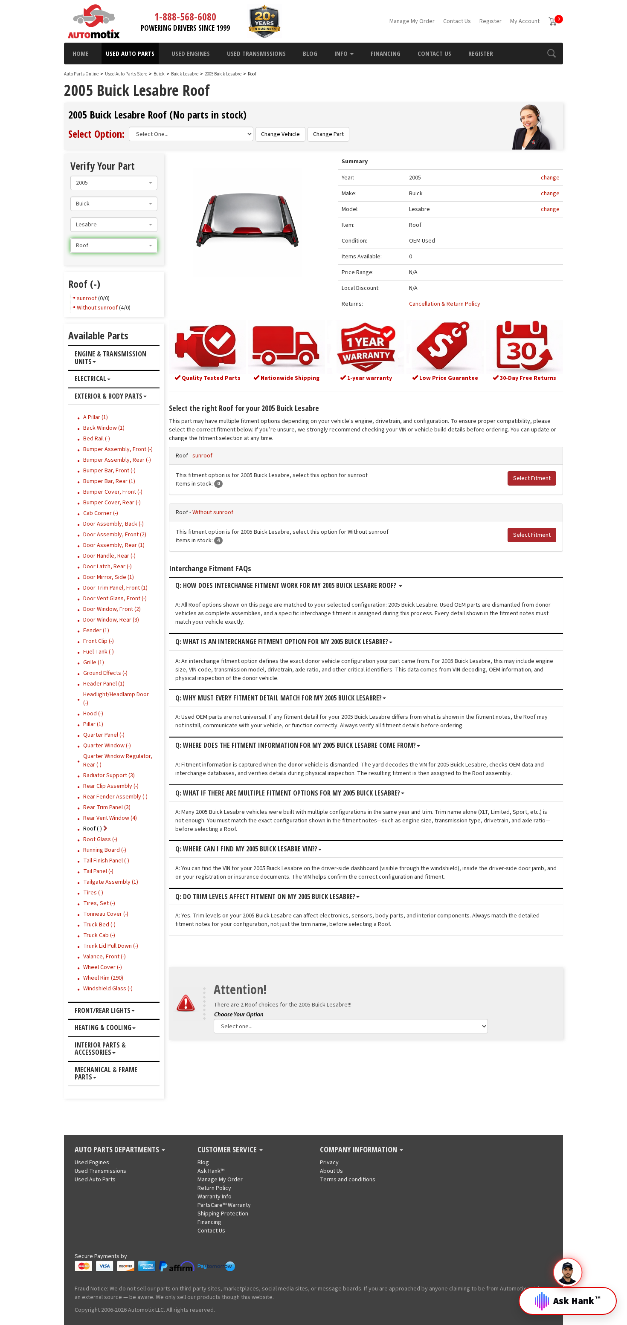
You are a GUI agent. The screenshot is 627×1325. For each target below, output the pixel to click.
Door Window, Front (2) (112, 609)
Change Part (328, 134)
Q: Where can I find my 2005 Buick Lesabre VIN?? (246, 849)
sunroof (202, 455)
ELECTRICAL (90, 379)
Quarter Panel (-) (104, 735)
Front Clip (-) (98, 641)
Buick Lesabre (185, 74)
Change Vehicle (280, 134)
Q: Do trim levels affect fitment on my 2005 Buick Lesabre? (265, 897)
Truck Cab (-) (99, 935)
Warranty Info (214, 1196)
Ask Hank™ (210, 1171)
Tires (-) (93, 892)
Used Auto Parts (130, 53)
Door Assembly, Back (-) (113, 524)
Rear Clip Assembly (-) (111, 786)
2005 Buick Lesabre (223, 74)
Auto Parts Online (81, 74)
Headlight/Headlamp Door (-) (116, 698)
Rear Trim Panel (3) (107, 807)
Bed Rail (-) (96, 438)
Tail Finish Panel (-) (106, 860)
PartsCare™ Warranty (224, 1205)
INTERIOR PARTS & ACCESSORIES (100, 1048)
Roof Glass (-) (100, 839)
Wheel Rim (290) (103, 978)
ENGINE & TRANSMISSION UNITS (110, 357)
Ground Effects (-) (105, 673)
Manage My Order (412, 21)
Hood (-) (93, 713)
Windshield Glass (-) (108, 988)
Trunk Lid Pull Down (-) (110, 946)
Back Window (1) (104, 428)
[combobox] (113, 183)
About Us (331, 1171)
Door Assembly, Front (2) (114, 534)
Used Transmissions (256, 53)
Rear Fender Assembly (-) (115, 797)
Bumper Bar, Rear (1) (109, 481)
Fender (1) (96, 630)
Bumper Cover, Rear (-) (112, 502)
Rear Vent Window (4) (110, 818)
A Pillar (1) (95, 417)
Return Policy (214, 1188)
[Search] (551, 53)
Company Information (359, 1150)
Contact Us (457, 21)
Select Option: (96, 134)
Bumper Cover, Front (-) (112, 492)
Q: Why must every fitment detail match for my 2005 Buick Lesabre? (278, 698)
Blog (310, 53)
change (550, 178)
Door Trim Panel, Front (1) (115, 588)
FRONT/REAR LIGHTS (103, 1011)
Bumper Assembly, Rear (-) (117, 460)
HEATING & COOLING (103, 1028)
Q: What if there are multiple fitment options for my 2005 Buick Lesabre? (287, 793)
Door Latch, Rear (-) (107, 566)
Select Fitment (532, 478)
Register (490, 21)
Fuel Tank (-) (98, 652)
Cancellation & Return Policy (444, 304)
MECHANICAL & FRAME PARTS (106, 1073)
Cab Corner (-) (100, 513)
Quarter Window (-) (107, 745)
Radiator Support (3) (109, 775)
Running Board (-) (104, 850)
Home (81, 53)
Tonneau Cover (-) (105, 914)
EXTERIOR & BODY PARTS (108, 396)
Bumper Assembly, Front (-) (118, 449)
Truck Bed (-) (99, 924)
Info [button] (341, 53)
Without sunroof (212, 512)
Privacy (329, 1162)
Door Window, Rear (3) (111, 620)
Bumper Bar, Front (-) (109, 470)
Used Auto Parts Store (126, 74)
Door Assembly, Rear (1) (114, 545)
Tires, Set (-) (99, 903)
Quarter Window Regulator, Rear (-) (117, 760)
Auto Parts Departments (118, 1150)
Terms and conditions (347, 1179)
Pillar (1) (93, 724)
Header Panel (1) (104, 684)
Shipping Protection (222, 1213)
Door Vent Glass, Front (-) (115, 598)
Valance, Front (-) (104, 956)
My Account (525, 21)
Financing (386, 53)
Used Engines (190, 53)
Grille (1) (93, 662)
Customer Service (227, 1150)
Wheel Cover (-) (102, 967)
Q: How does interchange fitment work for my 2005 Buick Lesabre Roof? (286, 586)
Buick (159, 74)
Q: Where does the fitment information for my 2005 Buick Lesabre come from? (295, 745)
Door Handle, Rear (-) (109, 556)
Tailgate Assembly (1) (110, 882)
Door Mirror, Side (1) (108, 577)
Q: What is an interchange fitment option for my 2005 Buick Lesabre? (281, 642)
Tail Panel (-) (98, 871)
